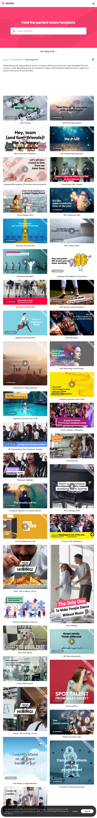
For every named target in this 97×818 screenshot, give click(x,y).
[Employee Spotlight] (25, 261)
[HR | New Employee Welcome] (25, 607)
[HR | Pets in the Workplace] (25, 138)
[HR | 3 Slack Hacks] (72, 231)
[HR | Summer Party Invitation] (72, 292)
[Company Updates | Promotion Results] (25, 495)
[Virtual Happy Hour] (25, 200)
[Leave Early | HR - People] (72, 169)
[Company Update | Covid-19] (25, 799)
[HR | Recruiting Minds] (72, 641)
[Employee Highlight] (25, 465)
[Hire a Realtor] (72, 584)
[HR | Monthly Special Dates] (72, 138)
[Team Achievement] (25, 668)
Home (5, 60)
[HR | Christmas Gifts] (72, 200)
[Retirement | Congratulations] (25, 363)
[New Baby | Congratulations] (25, 759)
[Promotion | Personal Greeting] (72, 762)
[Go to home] (9, 3)
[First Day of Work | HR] (25, 292)
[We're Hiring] (25, 108)
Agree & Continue (87, 811)
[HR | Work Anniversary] (72, 108)
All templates (16, 60)
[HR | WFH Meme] (25, 637)
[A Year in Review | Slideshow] (72, 415)
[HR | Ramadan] (72, 323)
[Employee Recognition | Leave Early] (72, 261)
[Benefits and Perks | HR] (25, 323)
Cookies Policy (18, 813)
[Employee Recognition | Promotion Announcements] (25, 169)
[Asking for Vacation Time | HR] (25, 403)
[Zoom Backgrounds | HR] (25, 526)
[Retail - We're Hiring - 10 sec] (25, 709)
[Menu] (93, 3)
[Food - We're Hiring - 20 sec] (25, 567)
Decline (75, 811)
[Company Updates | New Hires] (72, 384)
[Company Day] (72, 445)
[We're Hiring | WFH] (72, 486)
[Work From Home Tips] (72, 722)
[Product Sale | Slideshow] (72, 526)
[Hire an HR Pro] (72, 682)
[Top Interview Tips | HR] (25, 231)
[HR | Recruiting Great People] (72, 353)
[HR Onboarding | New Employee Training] (25, 434)
